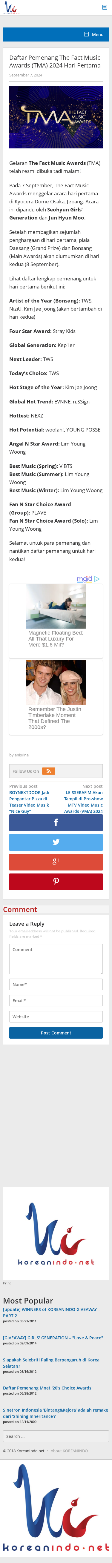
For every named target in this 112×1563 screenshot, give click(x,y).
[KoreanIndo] (11, 7)
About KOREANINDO (69, 1450)
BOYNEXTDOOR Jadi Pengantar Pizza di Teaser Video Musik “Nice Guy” (29, 798)
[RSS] (50, 771)
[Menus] (106, 7)
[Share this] (56, 822)
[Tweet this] (56, 842)
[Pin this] (56, 881)
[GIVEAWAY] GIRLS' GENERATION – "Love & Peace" (53, 1338)
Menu (97, 34)
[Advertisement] (56, 1119)
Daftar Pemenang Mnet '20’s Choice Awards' (47, 1388)
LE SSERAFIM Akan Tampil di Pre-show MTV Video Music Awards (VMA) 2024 (83, 798)
